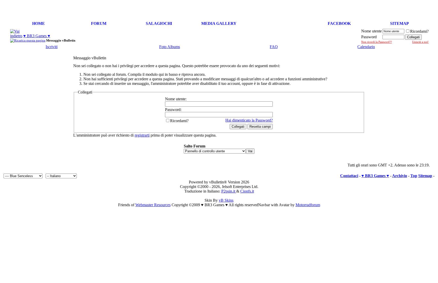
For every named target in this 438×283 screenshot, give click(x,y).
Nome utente (371, 31)
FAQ (274, 47)
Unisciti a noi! (420, 42)
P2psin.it (228, 191)
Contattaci (349, 176)
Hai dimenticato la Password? (249, 120)
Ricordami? (419, 31)
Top (413, 176)
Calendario (366, 47)
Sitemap (425, 176)
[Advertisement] (376, 9)
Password (369, 37)
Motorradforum (308, 205)
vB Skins (226, 200)
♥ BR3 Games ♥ (36, 36)
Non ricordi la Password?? (376, 42)
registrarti (142, 135)
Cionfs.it (247, 191)
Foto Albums (169, 47)
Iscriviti (52, 47)
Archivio (399, 176)
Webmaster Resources (153, 205)
